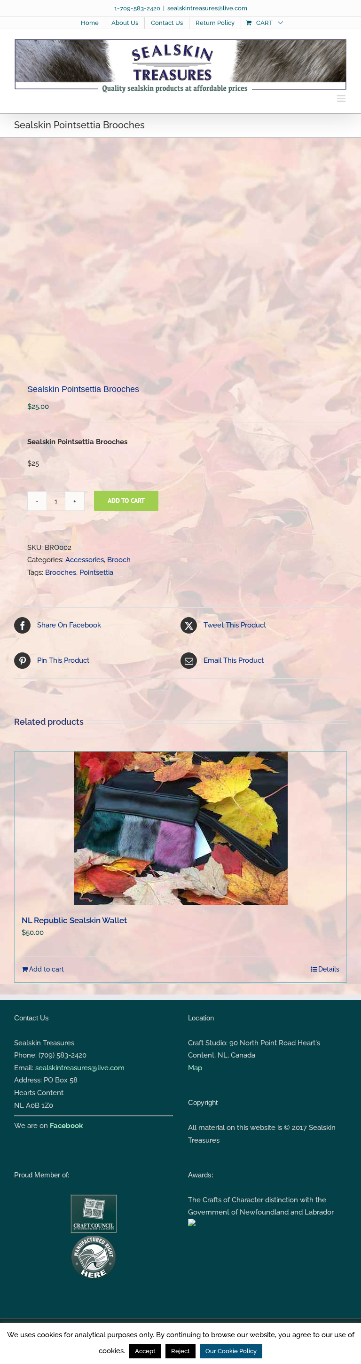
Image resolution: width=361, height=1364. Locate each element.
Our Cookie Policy (231, 1351)
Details (328, 969)
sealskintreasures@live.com (207, 8)
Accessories (84, 560)
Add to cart (126, 500)
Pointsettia (96, 572)
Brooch (119, 560)
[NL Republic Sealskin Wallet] (180, 828)
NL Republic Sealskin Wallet (74, 920)
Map (195, 1068)
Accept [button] (145, 1351)
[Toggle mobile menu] (342, 98)
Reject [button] (180, 1351)
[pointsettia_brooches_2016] (180, 255)
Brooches (60, 572)
